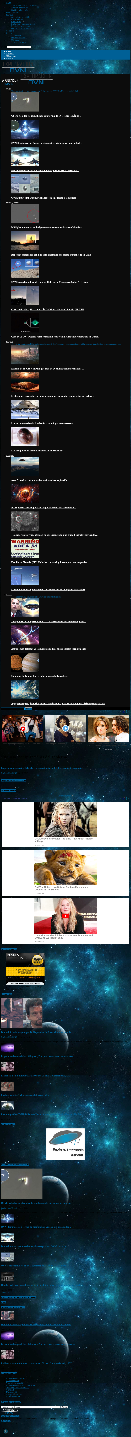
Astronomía (16, 35)
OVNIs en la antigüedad (21, 10)
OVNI (8, 3)
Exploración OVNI (9, 773)
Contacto (9, 58)
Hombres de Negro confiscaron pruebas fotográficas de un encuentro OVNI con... (43, 1285)
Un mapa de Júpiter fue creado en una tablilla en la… (39, 676)
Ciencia (9, 33)
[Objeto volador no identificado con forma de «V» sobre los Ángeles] (25, 111)
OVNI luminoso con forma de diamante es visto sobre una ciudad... (36, 1226)
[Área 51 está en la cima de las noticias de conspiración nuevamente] (25, 475)
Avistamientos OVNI (19, 8)
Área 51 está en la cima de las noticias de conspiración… (40, 480)
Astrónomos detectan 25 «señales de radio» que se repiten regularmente (48, 648)
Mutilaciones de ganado (20, 26)
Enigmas (9, 15)
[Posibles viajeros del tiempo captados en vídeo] (7, 1090)
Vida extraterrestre (18, 42)
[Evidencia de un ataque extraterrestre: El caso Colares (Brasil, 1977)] (7, 1071)
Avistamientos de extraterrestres (24, 5)
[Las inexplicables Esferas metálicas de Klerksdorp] (25, 446)
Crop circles (16, 21)
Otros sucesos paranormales (22, 28)
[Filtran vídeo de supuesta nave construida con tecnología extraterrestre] (25, 584)
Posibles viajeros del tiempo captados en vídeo (25, 1095)
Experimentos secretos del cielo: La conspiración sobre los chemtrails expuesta (41, 768)
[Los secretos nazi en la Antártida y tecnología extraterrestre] (25, 418)
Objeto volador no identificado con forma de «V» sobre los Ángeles (46, 115)
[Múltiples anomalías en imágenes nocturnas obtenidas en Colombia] (25, 222)
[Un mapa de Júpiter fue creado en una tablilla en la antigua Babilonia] (25, 671)
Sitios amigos (11, 56)
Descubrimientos (18, 38)
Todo (13, 91)
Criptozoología (17, 19)
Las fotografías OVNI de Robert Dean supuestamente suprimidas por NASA (41, 1114)
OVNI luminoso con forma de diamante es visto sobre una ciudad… (46, 143)
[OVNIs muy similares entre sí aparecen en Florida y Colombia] (25, 193)
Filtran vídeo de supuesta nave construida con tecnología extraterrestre (48, 589)
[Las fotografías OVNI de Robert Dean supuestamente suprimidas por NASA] (7, 1109)
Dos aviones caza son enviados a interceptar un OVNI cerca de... (34, 1246)
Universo (15, 40)
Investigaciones (12, 12)
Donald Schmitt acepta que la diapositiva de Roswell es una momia (36, 1032)
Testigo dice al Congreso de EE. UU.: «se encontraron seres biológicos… (48, 621)
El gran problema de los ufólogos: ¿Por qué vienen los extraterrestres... (38, 1056)
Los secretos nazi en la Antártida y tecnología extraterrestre (42, 423)
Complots (10, 31)
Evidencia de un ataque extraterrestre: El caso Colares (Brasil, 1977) (36, 1075)
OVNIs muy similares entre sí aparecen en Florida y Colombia (43, 197)
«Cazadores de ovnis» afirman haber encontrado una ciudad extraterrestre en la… (54, 534)
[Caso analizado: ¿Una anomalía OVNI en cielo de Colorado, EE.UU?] (25, 304)
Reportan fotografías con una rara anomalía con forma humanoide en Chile (51, 254)
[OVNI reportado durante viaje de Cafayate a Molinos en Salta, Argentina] (25, 277)
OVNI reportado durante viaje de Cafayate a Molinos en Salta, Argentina (49, 282)
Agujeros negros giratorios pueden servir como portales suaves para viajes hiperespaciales (58, 703)
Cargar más (5, 1292)
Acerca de (10, 54)
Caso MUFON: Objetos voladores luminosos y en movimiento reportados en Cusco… (55, 336)
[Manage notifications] (6, 1431)
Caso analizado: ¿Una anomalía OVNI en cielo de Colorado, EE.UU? (47, 309)
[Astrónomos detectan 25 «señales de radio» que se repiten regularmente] (25, 644)
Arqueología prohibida (20, 17)
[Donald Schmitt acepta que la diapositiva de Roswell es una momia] (21, 1027)
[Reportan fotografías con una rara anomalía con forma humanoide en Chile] (25, 250)
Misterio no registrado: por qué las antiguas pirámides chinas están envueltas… (52, 396)
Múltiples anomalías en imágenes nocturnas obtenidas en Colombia (46, 227)
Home (8, 51)
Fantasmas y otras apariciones (23, 24)
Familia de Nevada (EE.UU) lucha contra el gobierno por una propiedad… (50, 562)
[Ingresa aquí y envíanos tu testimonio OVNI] (65, 1160)
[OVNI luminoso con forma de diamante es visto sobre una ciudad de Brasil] (25, 138)
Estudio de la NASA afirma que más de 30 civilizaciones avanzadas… (47, 368)
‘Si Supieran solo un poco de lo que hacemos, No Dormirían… (43, 507)
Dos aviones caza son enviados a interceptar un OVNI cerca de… (45, 170)
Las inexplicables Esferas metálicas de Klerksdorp (37, 450)
